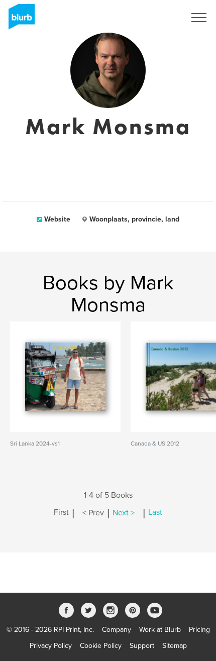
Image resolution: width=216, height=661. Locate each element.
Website (57, 219)
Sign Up (160, 18)
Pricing (199, 629)
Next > (124, 513)
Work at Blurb (160, 629)
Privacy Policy (51, 645)
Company (116, 629)
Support (142, 645)
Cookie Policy (101, 645)
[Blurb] (19, 20)
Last (155, 513)
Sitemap (174, 645)
